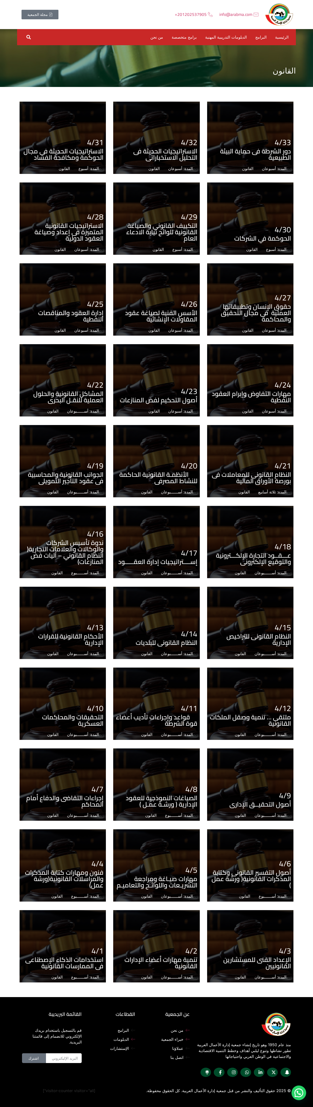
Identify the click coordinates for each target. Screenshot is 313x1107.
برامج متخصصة (184, 37)
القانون (247, 168)
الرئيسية (282, 37)
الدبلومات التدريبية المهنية (226, 37)
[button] (28, 37)
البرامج (261, 37)
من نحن (156, 37)
